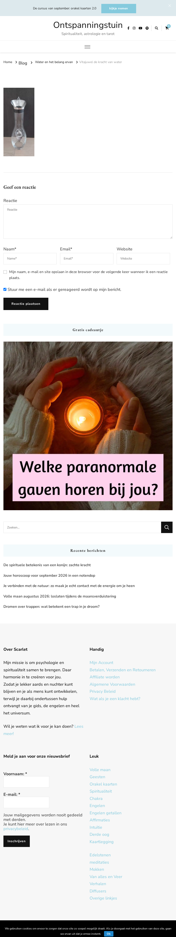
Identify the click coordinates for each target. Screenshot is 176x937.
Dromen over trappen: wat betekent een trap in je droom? (51, 606)
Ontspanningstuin (88, 25)
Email (66, 249)
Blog (23, 63)
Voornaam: (15, 774)
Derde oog (99, 834)
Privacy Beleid (103, 691)
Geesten (97, 777)
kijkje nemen (118, 8)
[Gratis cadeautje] (88, 426)
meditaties (99, 862)
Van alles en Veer (106, 876)
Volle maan (100, 769)
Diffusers (98, 891)
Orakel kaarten (103, 784)
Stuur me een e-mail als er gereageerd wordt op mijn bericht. (63, 289)
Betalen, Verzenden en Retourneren (123, 670)
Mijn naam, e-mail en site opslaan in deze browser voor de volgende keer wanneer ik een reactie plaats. (88, 274)
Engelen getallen (105, 813)
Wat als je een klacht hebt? (115, 698)
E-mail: (11, 794)
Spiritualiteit (101, 791)
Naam (9, 249)
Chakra (96, 798)
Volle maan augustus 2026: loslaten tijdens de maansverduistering (59, 596)
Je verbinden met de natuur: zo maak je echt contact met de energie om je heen (69, 585)
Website (124, 249)
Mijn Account (101, 662)
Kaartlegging (102, 841)
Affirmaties (100, 820)
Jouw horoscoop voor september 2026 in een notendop (49, 575)
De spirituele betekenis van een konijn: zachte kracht (47, 565)
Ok (109, 934)
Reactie (10, 200)
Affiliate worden (105, 677)
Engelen (97, 805)
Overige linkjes (103, 898)
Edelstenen (100, 855)
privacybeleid (15, 828)
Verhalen (98, 884)
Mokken (97, 869)
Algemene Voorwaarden (112, 684)
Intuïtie (96, 827)
